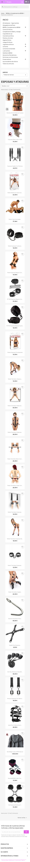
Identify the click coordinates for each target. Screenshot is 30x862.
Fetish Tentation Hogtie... (15, 592)
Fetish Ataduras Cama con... (15, 192)
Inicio (5, 19)
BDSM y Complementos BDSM (11, 27)
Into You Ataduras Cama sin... (15, 672)
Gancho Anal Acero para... (15, 618)
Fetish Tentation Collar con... (15, 485)
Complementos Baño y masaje (12, 31)
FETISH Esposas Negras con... (15, 299)
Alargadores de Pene (9, 25)
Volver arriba (22, 818)
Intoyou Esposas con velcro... (15, 698)
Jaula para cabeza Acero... (15, 725)
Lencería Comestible (9, 49)
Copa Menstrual (7, 34)
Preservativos (7, 59)
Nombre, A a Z (15, 86)
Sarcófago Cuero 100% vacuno (15, 751)
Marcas (5, 72)
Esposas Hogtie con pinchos (15, 166)
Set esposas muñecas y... (15, 805)
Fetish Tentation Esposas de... (15, 539)
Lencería (5, 46)
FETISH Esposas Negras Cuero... (15, 326)
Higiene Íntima (7, 40)
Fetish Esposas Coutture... (15, 246)
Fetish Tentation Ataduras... (15, 405)
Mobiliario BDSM (7, 53)
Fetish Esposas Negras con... (15, 272)
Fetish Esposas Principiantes (15, 352)
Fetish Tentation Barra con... (15, 459)
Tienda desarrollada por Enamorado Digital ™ (13, 860)
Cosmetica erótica (8, 36)
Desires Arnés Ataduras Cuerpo (15, 113)
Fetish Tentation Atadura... (15, 379)
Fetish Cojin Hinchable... (15, 219)
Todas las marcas (15, 75)
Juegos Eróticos (7, 42)
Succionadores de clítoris (10, 61)
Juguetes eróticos (8, 44)
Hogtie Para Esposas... (15, 645)
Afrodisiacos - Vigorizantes (11, 23)
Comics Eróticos (7, 29)
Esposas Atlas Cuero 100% (15, 139)
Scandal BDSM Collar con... (15, 778)
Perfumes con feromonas (10, 57)
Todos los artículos (8, 63)
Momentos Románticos (9, 55)
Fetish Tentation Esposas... (15, 512)
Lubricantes (6, 51)
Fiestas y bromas (8, 38)
